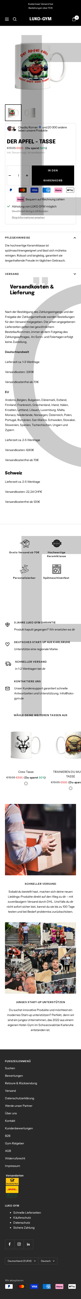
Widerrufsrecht (15, 1158)
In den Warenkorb (53, 175)
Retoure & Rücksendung (21, 1083)
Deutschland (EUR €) (20, 1260)
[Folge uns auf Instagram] (19, 1244)
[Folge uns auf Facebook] (9, 1244)
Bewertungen (14, 1076)
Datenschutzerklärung (19, 1098)
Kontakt (10, 1121)
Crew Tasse (26, 772)
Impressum (12, 1166)
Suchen (10, 1068)
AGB (8, 1151)
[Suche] (15, 19)
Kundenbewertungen (19, 1128)
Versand (12, 273)
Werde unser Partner (18, 1106)
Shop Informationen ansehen (28, 217)
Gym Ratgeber (14, 1143)
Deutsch (46, 1260)
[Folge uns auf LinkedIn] (28, 1244)
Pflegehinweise (17, 237)
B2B (7, 1136)
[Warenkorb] (74, 19)
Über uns (11, 1113)
